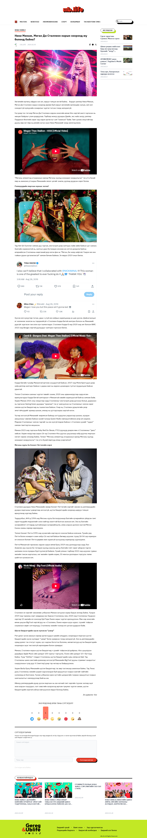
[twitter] (96, 45)
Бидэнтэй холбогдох (88, 830)
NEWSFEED (35, 22)
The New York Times (92, 22)
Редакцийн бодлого (66, 830)
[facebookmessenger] (93, 45)
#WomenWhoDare (50, 22)
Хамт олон (78, 827)
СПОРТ (64, 22)
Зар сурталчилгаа (95, 827)
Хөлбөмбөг (75, 22)
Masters (23, 22)
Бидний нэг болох (109, 830)
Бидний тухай (63, 827)
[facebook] (90, 45)
